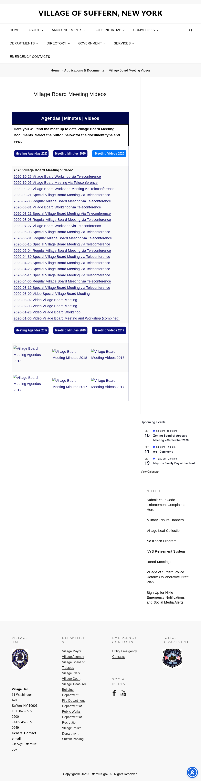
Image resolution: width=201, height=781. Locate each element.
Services (122, 43)
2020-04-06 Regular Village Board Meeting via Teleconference (62, 281)
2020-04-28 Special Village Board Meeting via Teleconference (62, 263)
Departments (22, 43)
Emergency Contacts (30, 56)
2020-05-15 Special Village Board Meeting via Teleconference (62, 244)
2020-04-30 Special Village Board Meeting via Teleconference (62, 257)
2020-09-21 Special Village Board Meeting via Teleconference (62, 195)
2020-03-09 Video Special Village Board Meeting (52, 294)
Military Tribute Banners (165, 520)
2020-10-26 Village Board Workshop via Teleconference (57, 176)
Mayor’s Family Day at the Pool (174, 463)
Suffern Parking (73, 739)
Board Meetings (159, 562)
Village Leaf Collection (164, 531)
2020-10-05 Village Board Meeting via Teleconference (56, 183)
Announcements (67, 30)
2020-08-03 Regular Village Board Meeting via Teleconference (62, 220)
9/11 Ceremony (163, 451)
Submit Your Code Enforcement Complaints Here (166, 505)
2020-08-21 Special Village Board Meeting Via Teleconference (62, 213)
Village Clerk (71, 673)
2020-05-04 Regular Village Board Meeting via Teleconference (62, 250)
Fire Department (73, 700)
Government (90, 43)
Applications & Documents (84, 70)
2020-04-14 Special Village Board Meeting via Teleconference (62, 275)
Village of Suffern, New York (100, 13)
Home (15, 30)
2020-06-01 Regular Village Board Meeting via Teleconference (63, 238)
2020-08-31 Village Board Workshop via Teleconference (57, 207)
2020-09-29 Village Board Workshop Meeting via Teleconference (64, 189)
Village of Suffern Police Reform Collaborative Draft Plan (167, 577)
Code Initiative (107, 30)
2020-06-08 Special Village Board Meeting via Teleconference (62, 232)
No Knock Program (161, 541)
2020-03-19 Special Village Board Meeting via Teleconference (62, 288)
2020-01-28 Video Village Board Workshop (47, 312)
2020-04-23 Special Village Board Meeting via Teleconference (62, 269)
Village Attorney (73, 656)
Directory (56, 43)
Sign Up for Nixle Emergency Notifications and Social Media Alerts (166, 597)
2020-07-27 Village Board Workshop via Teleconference (57, 226)
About (34, 30)
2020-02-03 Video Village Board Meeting (45, 306)
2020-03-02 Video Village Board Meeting (45, 300)
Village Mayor (71, 651)
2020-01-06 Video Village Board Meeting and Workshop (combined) (67, 318)
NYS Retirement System (166, 551)
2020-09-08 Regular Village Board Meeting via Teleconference (62, 201)
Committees (144, 30)
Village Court (71, 678)
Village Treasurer (74, 684)
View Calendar (150, 471)
